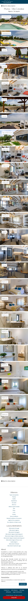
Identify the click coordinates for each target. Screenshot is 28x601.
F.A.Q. (14, 512)
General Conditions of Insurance (14, 518)
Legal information (17, 592)
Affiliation (8, 592)
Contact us (6, 590)
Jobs (14, 508)
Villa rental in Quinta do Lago (14, 546)
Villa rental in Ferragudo (14, 532)
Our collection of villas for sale (14, 522)
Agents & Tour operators (14, 520)
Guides (14, 498)
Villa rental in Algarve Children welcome (14, 536)
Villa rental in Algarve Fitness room (14, 540)
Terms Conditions (14, 516)
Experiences (14, 500)
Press (14, 510)
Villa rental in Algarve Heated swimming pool (14, 538)
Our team (14, 502)
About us (14, 504)
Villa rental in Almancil (14, 544)
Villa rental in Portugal (14, 528)
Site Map (22, 590)
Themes (14, 497)
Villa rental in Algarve (14, 530)
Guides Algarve (14, 542)
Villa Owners (14, 590)
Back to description (8, 6)
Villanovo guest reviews (14, 506)
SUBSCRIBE (23, 584)
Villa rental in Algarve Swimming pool (14, 534)
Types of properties (14, 495)
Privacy (14, 514)
